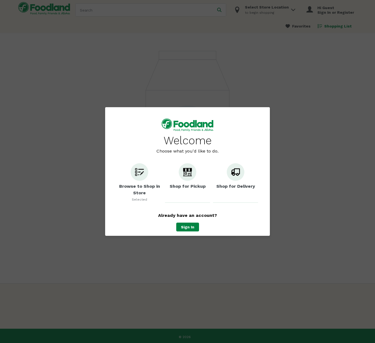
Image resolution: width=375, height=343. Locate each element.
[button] (139, 183)
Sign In (187, 227)
